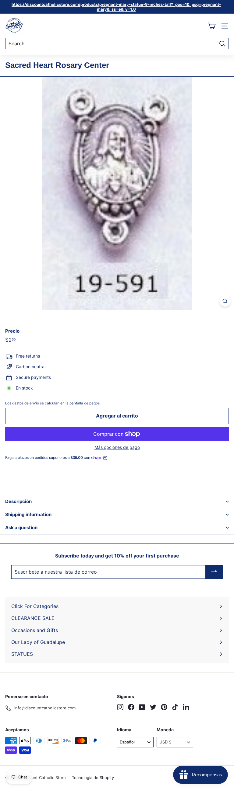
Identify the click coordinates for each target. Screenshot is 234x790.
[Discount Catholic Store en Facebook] (131, 707)
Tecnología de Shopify (93, 777)
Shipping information (28, 514)
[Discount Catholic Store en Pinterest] (164, 707)
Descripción (18, 501)
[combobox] (117, 43)
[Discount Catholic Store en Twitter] (153, 707)
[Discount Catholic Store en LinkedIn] (186, 707)
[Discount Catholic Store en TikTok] (175, 707)
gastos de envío (25, 403)
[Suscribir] (214, 572)
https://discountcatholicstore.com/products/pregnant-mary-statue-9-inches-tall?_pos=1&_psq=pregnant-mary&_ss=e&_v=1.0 (116, 7)
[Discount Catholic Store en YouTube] (142, 707)
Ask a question (21, 527)
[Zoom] (225, 301)
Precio (12, 331)
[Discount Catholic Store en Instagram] (120, 707)
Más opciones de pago (117, 447)
